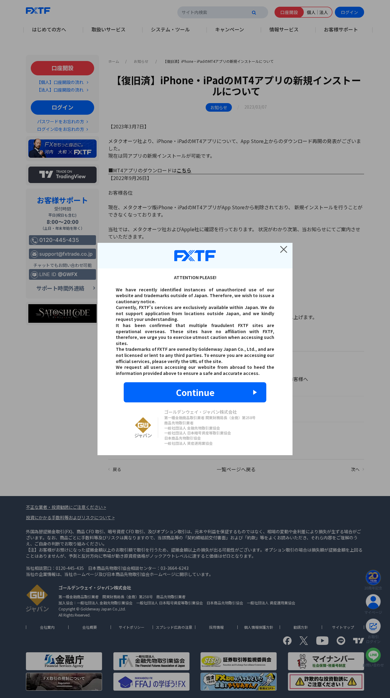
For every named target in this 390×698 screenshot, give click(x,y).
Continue (195, 392)
